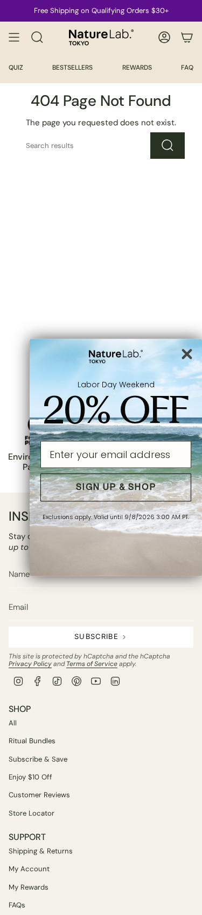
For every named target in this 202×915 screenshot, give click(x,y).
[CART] (187, 37)
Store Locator (31, 813)
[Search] (167, 145)
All (13, 723)
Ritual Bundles (32, 740)
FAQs (17, 905)
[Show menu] (14, 37)
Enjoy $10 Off (30, 777)
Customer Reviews (39, 794)
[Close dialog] (187, 354)
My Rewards (28, 887)
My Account (29, 868)
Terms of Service (91, 664)
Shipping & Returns (41, 851)
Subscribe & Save (38, 759)
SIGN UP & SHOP (116, 487)
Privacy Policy (30, 664)
